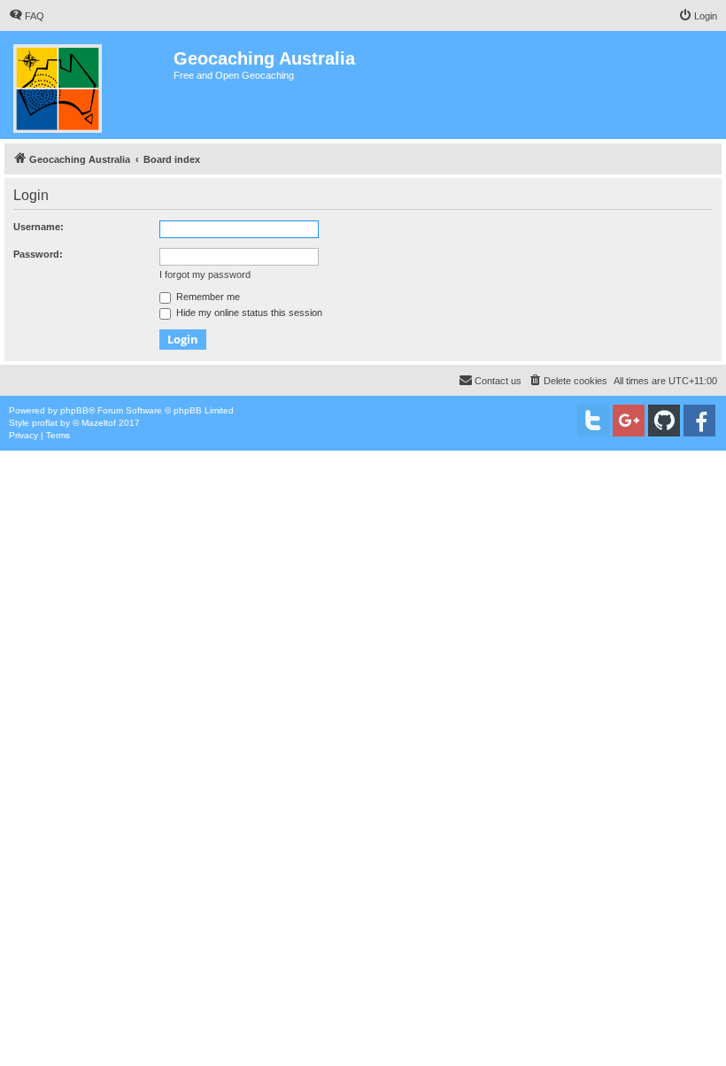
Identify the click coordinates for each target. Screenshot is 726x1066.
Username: (38, 226)
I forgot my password (205, 274)
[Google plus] (629, 420)
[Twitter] (593, 420)
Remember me (207, 296)
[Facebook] (699, 420)
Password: (38, 254)
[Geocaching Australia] (89, 85)
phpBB (74, 410)
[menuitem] (26, 16)
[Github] (664, 420)
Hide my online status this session (248, 312)
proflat (45, 423)
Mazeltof (98, 423)
